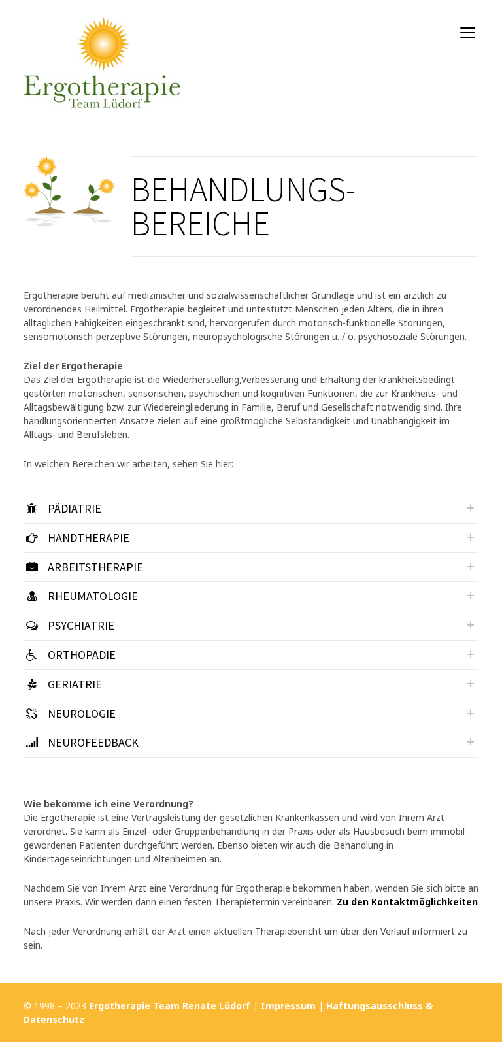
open (468, 33)
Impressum (288, 1006)
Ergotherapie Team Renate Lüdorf (169, 1006)
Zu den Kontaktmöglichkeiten (407, 902)
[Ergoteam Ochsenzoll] (102, 54)
